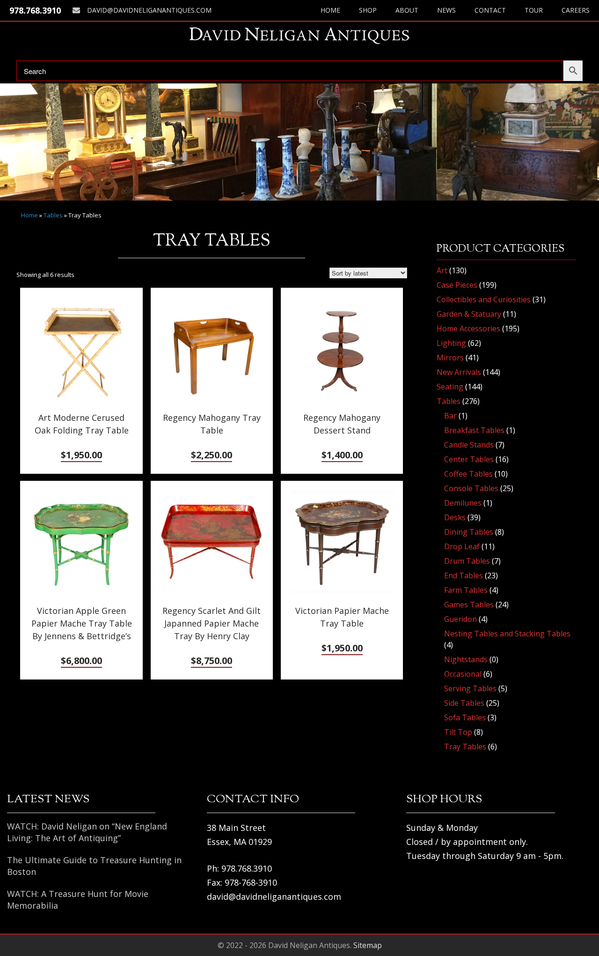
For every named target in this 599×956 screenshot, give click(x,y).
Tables (53, 215)
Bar (450, 416)
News (446, 10)
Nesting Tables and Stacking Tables (507, 633)
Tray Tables (465, 746)
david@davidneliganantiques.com (149, 10)
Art (442, 270)
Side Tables (464, 703)
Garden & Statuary (469, 314)
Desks (455, 517)
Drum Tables (467, 561)
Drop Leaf (462, 546)
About (406, 10)
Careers (576, 10)
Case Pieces (457, 285)
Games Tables (469, 604)
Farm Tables (466, 590)
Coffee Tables (468, 474)
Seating (450, 386)
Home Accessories (468, 328)
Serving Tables (470, 688)
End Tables (463, 575)
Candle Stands (469, 445)
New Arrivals (459, 372)
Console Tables (471, 488)
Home (330, 10)
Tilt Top (458, 732)
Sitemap (367, 945)
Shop (368, 10)
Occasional (463, 674)
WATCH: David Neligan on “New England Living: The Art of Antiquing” (87, 832)
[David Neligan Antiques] (299, 35)
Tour (534, 10)
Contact (490, 10)
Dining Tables (468, 532)
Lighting (451, 343)
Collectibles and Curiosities (484, 299)
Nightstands (466, 659)
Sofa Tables (465, 717)
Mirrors (450, 357)
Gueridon (460, 619)
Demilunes (463, 503)
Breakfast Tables (474, 430)
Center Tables (469, 459)
